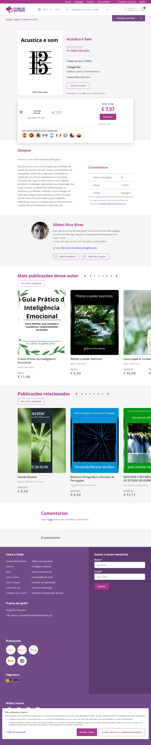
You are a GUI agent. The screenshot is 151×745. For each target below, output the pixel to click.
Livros (17, 19)
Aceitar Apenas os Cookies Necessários (122, 732)
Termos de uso (13, 587)
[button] (85, 276)
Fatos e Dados (13, 582)
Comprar (108, 116)
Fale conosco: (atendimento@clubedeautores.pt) (29, 615)
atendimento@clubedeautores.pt (112, 204)
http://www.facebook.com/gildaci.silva (79, 247)
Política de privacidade (42, 561)
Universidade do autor (42, 577)
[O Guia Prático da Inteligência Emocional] (42, 322)
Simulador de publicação (48, 593)
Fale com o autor (97, 256)
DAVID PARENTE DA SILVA (31, 481)
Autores (9, 566)
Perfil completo (67, 256)
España (90, 1)
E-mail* (98, 571)
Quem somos (12, 577)
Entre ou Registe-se (132, 9)
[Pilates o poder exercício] (94, 322)
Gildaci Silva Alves (80, 50)
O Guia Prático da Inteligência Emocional (36, 360)
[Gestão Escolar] (42, 440)
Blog (8, 571)
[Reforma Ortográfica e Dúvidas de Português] (94, 440)
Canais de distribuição (42, 587)
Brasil (68, 1)
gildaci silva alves (78, 363)
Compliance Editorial (41, 566)
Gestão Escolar (27, 477)
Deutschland (104, 1)
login (50, 519)
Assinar (101, 586)
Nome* (98, 560)
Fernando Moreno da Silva (83, 485)
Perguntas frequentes (16, 610)
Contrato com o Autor (16, 593)
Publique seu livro (127, 1)
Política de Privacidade (16, 732)
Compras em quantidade (43, 582)
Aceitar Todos (87, 732)
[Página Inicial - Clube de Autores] (15, 10)
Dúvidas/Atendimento (16, 561)
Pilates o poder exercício (86, 359)
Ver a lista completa (31, 283)
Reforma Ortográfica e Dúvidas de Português (92, 478)
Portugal (78, 1)
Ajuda (142, 1)
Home (9, 19)
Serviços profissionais (42, 571)
